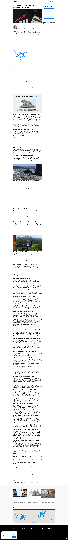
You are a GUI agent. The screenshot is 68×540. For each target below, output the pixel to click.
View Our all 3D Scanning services (49, 22)
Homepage (14, 3)
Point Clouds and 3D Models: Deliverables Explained (23, 58)
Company (27, 1)
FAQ (15, 67)
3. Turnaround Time (19, 47)
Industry (37, 1)
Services (22, 1)
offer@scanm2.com (48, 532)
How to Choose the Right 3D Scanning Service (22, 60)
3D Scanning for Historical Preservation (21, 56)
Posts (44, 1)
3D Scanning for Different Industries (20, 48)
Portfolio (40, 1)
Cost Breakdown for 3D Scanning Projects (20, 50)
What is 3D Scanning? (17, 41)
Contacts (48, 1)
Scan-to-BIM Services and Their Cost (20, 57)
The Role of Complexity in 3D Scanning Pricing (22, 52)
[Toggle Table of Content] (33, 40)
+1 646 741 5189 (48, 531)
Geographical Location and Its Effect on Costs (21, 54)
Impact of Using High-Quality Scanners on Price (21, 59)
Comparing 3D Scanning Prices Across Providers (22, 65)
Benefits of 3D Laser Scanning (19, 55)
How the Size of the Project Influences (20, 51)
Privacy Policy (4, 535)
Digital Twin (32, 1)
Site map (23, 536)
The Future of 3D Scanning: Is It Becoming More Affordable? (24, 66)
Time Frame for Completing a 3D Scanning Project (22, 53)
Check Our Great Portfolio (47, 23)
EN (53, 1)
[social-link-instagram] (52, 1)
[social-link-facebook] (50, 1)
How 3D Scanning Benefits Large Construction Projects (23, 49)
